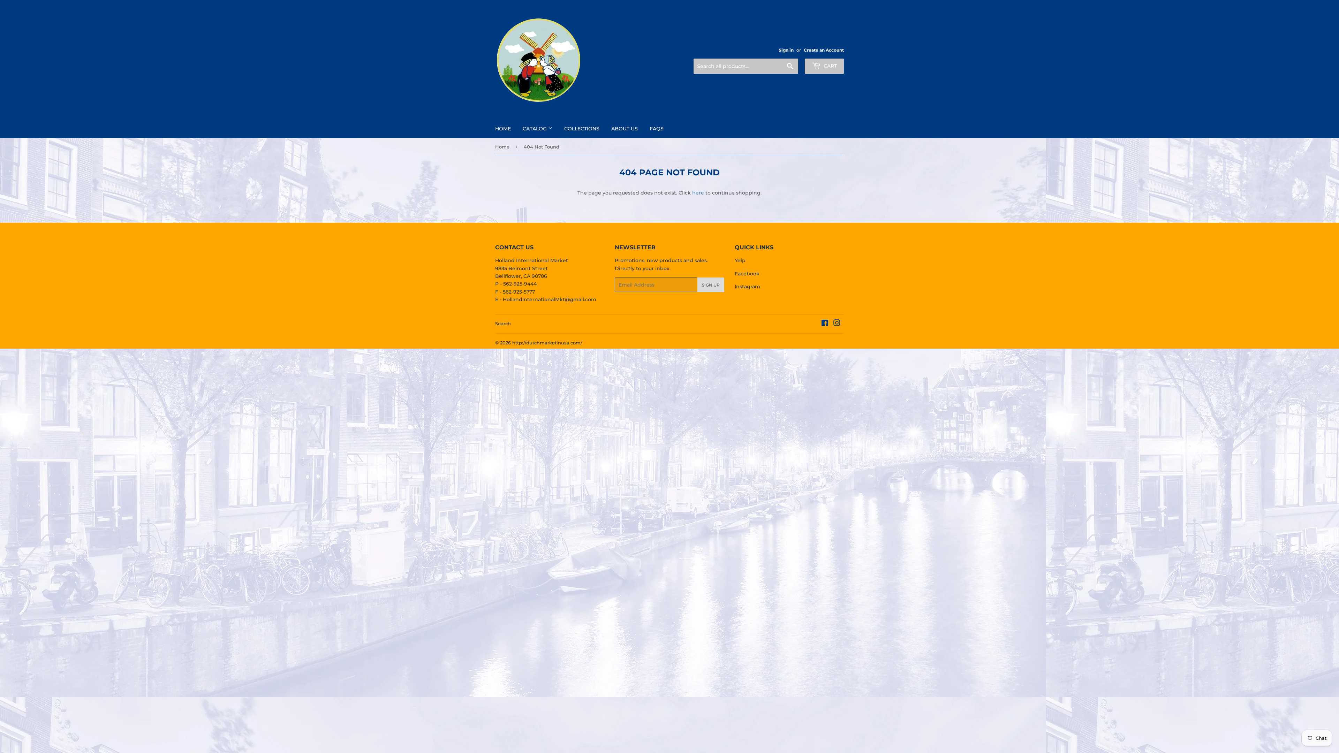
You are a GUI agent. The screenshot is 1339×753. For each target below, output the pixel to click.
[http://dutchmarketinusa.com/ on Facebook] (825, 324)
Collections (581, 129)
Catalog (535, 129)
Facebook (747, 274)
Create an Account (824, 50)
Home (503, 129)
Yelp (740, 260)
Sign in (786, 50)
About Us (624, 129)
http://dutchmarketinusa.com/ (547, 342)
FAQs (657, 129)
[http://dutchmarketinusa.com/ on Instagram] (836, 324)
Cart (829, 66)
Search (503, 323)
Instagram (747, 286)
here (698, 193)
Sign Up (711, 285)
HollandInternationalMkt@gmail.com (549, 299)
